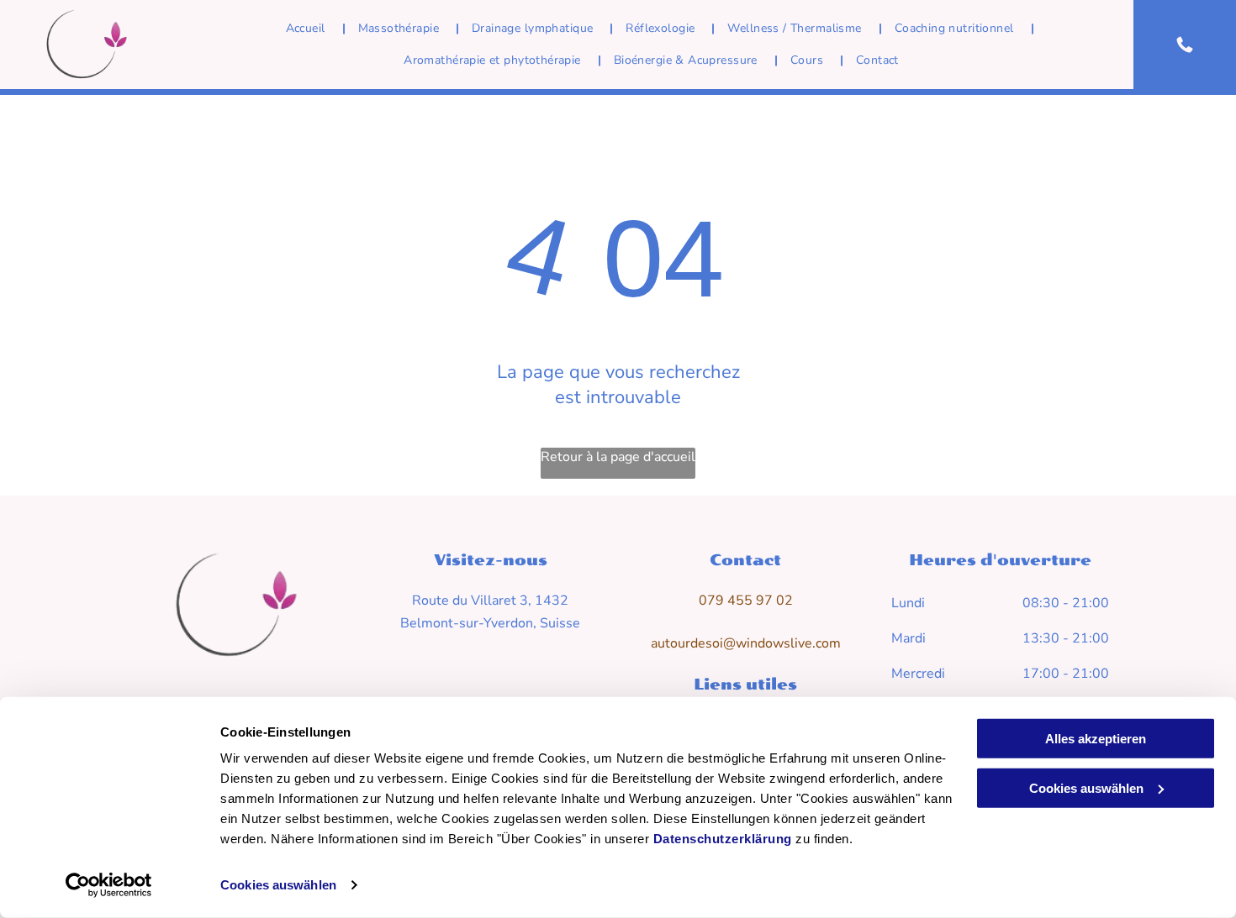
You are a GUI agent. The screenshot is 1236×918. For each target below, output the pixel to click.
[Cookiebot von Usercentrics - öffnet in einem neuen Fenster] (108, 885)
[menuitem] (309, 29)
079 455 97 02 (746, 600)
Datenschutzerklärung (722, 838)
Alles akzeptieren (1095, 739)
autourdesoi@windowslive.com (746, 643)
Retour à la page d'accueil (618, 457)
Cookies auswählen (278, 885)
